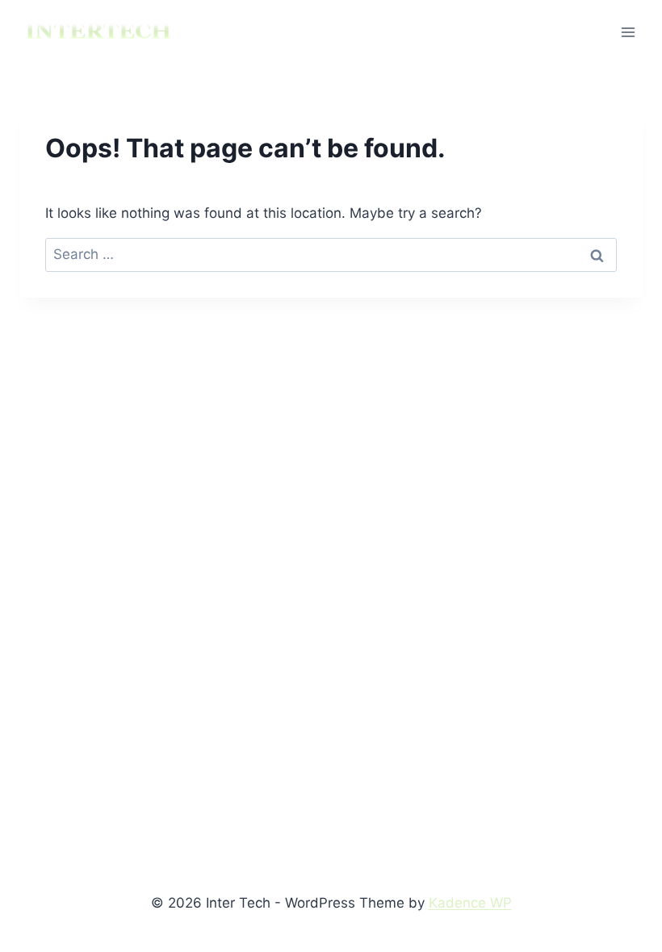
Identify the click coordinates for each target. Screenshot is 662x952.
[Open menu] (628, 31)
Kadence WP (470, 903)
